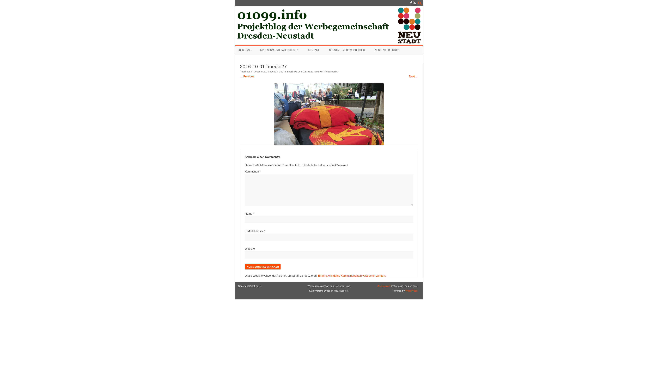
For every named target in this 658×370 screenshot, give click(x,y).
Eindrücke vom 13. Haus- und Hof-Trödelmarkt (312, 71)
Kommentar (253, 171)
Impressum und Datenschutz (279, 50)
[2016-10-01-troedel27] (329, 114)
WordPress (411, 290)
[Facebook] (411, 3)
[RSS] (414, 3)
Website (250, 248)
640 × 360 (277, 71)
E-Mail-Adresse (255, 231)
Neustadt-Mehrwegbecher (347, 50)
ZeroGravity (383, 286)
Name (249, 213)
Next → (413, 76)
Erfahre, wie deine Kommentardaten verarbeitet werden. (352, 275)
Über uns (243, 50)
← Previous (247, 76)
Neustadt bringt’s (387, 50)
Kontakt (313, 50)
